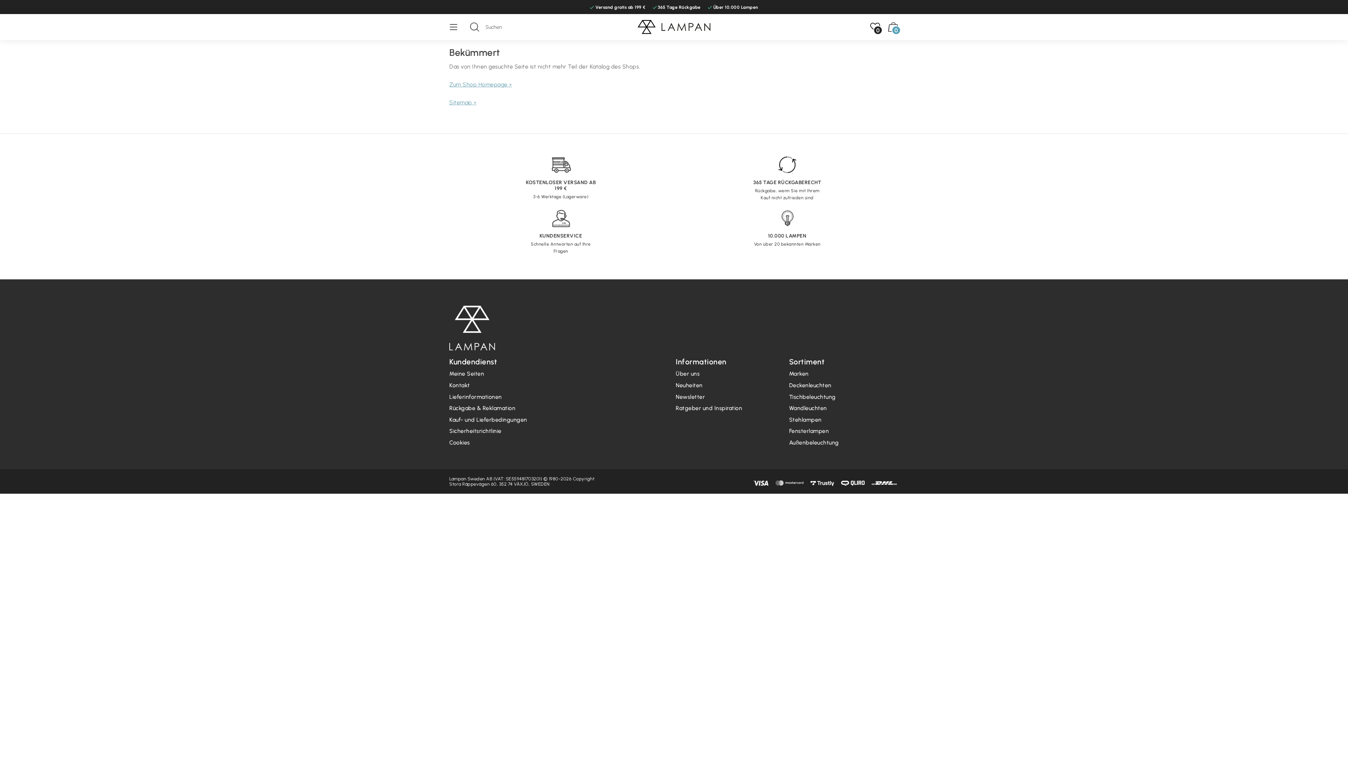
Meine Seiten (466, 373)
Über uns (688, 373)
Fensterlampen (809, 431)
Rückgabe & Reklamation (482, 408)
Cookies (459, 442)
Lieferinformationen (475, 397)
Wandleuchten (808, 408)
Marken (799, 373)
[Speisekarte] (457, 27)
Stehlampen (805, 419)
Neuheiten (689, 385)
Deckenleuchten (810, 385)
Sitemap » (463, 102)
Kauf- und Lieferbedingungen (488, 419)
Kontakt (459, 385)
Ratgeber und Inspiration (709, 408)
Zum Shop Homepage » (480, 84)
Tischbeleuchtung (812, 397)
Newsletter (690, 397)
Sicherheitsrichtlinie (475, 431)
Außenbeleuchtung (814, 442)
